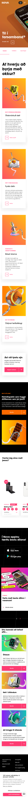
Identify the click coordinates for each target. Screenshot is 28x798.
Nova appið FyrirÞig (20, 768)
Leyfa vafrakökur (14, 794)
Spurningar (23, 50)
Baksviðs (17, 762)
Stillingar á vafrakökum (14, 790)
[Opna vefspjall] (24, 794)
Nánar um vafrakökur (7, 786)
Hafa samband (19, 765)
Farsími (5, 50)
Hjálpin (4, 766)
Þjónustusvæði (6, 764)
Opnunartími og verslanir (6, 760)
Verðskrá (14, 50)
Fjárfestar (17, 770)
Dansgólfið (18, 759)
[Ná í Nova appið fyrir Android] (14, 556)
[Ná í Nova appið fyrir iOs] (14, 550)
